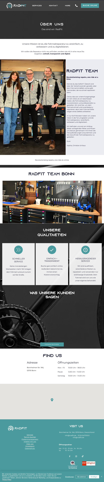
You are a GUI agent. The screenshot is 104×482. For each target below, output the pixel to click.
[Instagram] (76, 456)
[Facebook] (70, 456)
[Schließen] (101, 476)
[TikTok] (83, 456)
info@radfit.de (70, 435)
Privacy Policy (6, 479)
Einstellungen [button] (69, 477)
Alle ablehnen (81, 477)
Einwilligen (94, 477)
